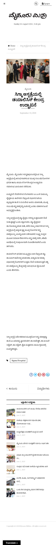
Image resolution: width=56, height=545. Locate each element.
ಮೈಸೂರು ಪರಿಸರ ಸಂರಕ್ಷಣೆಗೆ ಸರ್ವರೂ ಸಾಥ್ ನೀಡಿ (33, 443)
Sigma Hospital (19, 360)
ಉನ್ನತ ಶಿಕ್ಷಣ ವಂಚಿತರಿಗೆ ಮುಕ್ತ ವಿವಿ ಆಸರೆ (30, 432)
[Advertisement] (28, 144)
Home (12, 45)
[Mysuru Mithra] (28, 16)
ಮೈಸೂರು (28, 89)
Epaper (47, 3)
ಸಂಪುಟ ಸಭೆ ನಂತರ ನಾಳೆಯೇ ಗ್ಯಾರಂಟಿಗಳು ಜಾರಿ (32, 466)
